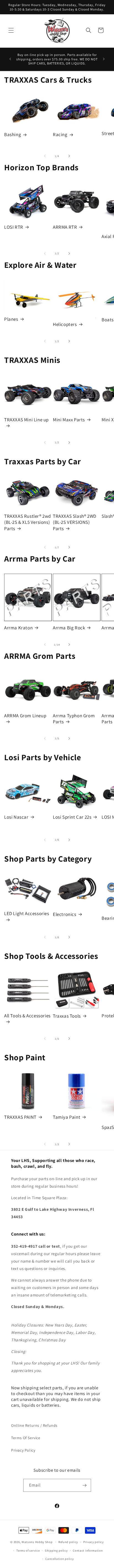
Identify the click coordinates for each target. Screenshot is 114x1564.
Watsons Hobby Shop (37, 1542)
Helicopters (65, 324)
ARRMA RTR (65, 227)
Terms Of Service (25, 1437)
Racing (60, 134)
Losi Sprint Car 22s (72, 817)
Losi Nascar (16, 817)
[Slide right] (69, 156)
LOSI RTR (13, 227)
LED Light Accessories (26, 913)
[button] (11, 30)
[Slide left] (45, 156)
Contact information (88, 1550)
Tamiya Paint (66, 1117)
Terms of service (28, 1550)
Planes (11, 319)
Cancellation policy (59, 1559)
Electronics (64, 914)
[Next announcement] (104, 59)
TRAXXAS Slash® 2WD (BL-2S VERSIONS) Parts (74, 522)
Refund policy (68, 1542)
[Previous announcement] (10, 59)
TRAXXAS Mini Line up (26, 420)
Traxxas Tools (67, 1016)
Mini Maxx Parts (69, 420)
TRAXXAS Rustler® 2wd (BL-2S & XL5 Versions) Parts (27, 522)
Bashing (12, 134)
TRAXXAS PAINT (20, 1117)
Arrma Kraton (18, 628)
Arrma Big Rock (69, 628)
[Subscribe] (85, 1485)
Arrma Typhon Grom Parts (74, 719)
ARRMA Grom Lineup (25, 716)
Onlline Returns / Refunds (34, 1425)
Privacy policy (93, 1542)
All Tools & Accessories (27, 1016)
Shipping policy (56, 1550)
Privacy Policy (23, 1450)
